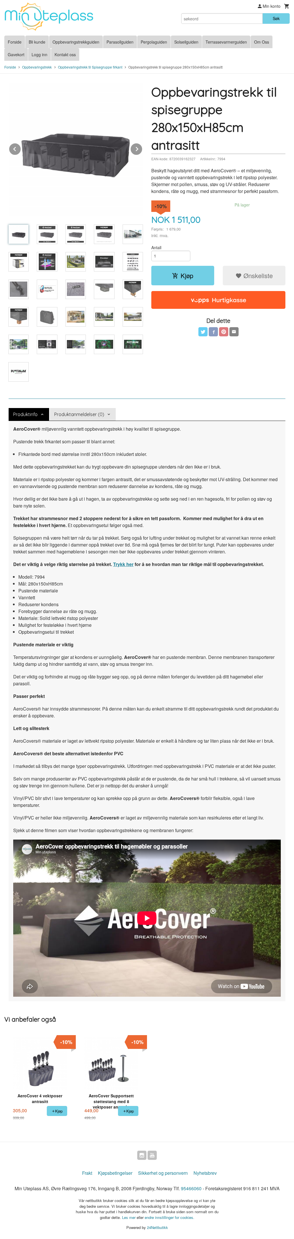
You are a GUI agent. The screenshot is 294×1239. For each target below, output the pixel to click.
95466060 (191, 1188)
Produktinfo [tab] (25, 414)
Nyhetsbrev (205, 1173)
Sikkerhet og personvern (163, 1173)
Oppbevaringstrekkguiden (76, 42)
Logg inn (39, 54)
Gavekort (16, 54)
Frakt (87, 1173)
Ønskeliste (257, 275)
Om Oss (261, 42)
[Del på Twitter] (203, 331)
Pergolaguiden (154, 42)
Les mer (129, 1217)
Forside (15, 42)
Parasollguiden (120, 42)
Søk (276, 18)
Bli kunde (37, 42)
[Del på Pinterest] (223, 331)
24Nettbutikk (157, 1227)
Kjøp (187, 275)
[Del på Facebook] (213, 331)
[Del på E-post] (234, 331)
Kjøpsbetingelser (115, 1173)
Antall (156, 247)
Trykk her (123, 564)
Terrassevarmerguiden (226, 42)
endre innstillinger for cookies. (169, 1217)
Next (142, 148)
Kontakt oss (65, 54)
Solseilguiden (186, 42)
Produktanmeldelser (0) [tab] (79, 414)
